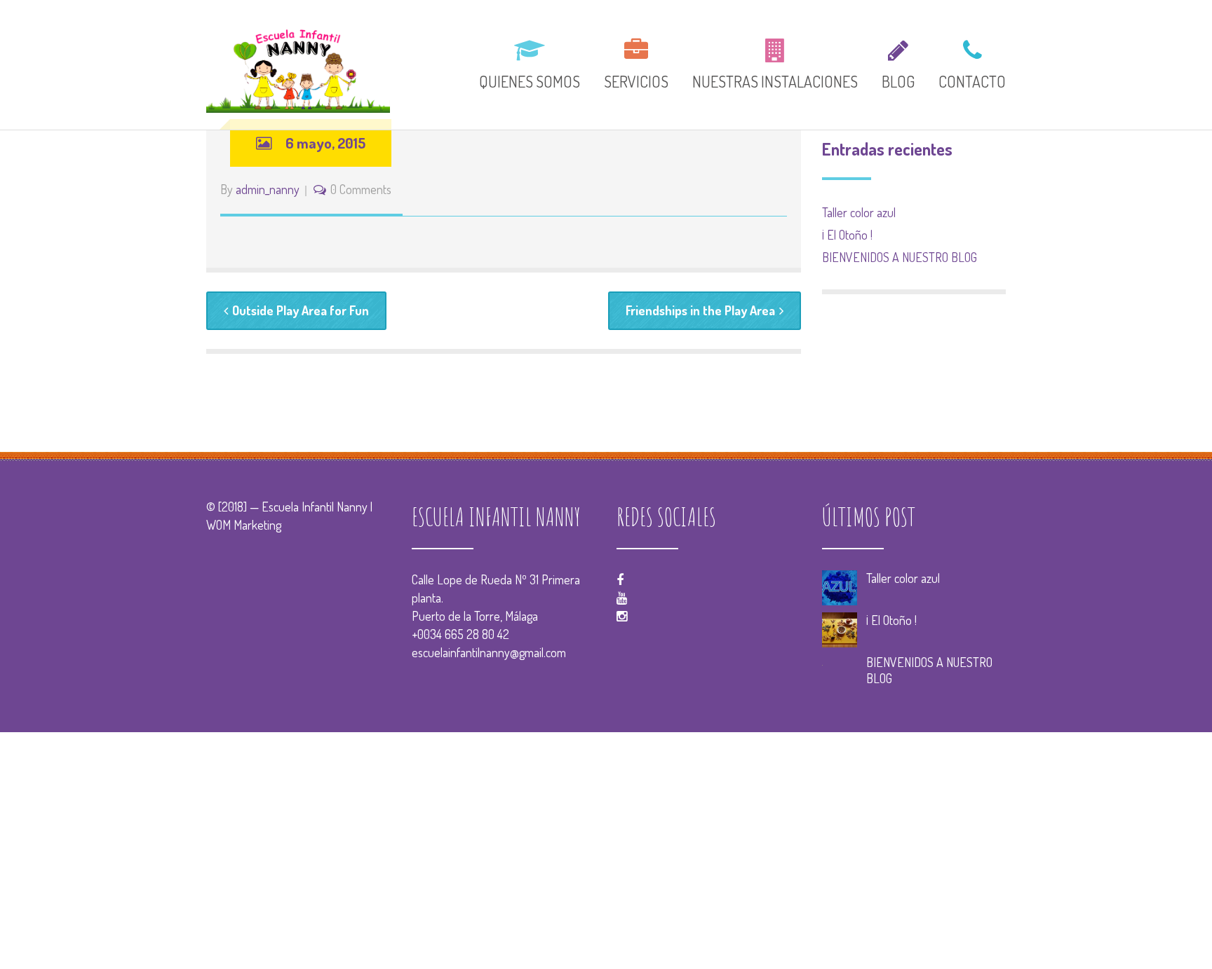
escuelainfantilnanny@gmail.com (489, 652)
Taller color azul (859, 212)
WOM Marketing (243, 524)
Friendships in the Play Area (700, 310)
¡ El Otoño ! (847, 234)
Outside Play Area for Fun (300, 310)
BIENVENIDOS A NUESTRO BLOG (899, 257)
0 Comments (360, 189)
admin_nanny (267, 189)
